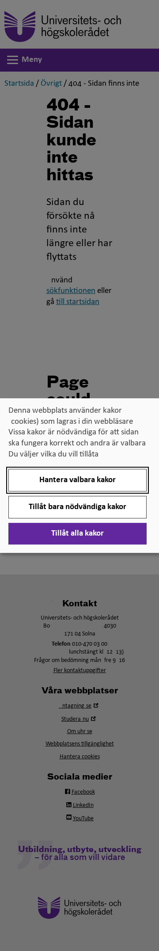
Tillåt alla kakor (77, 533)
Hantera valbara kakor (77, 480)
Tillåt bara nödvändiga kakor (77, 507)
